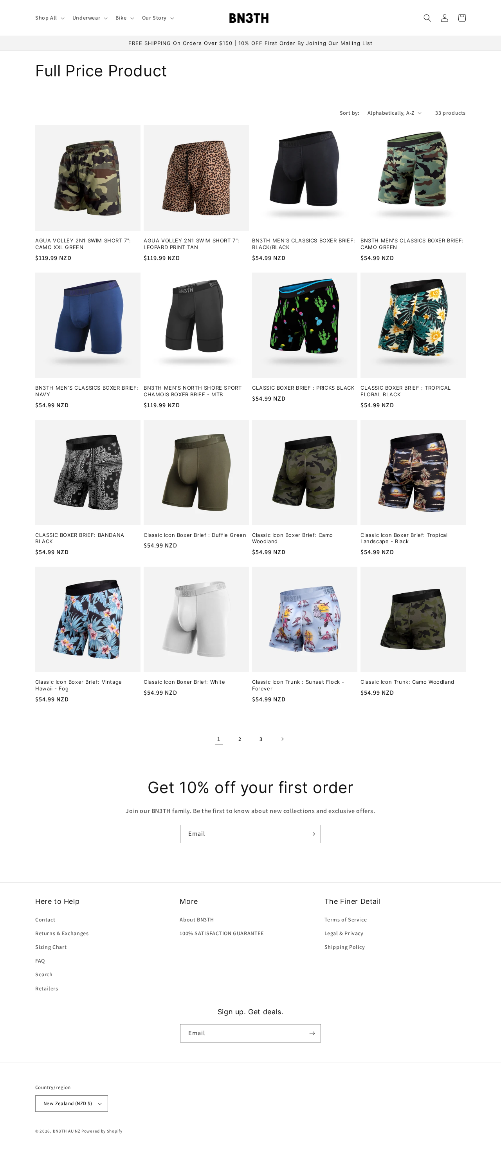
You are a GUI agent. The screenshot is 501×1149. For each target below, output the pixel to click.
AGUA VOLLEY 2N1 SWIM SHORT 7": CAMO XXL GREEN (83, 243)
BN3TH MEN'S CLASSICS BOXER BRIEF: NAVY (87, 391)
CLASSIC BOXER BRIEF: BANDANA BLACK (79, 538)
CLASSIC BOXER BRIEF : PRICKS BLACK (303, 388)
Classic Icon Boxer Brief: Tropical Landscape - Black (403, 538)
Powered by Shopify (102, 1131)
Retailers (46, 988)
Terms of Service (345, 919)
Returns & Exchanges (61, 933)
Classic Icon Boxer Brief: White (184, 682)
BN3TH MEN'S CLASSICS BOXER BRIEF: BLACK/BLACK (303, 243)
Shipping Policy (344, 946)
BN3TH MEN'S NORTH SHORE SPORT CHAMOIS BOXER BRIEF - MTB (192, 391)
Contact (45, 919)
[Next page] (282, 739)
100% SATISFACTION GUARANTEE (221, 933)
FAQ (40, 960)
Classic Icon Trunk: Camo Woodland (407, 682)
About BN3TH (197, 919)
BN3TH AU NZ (67, 1131)
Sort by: (350, 112)
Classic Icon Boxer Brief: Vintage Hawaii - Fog (78, 685)
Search (44, 974)
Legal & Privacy (344, 933)
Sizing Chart (51, 946)
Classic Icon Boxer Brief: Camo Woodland (292, 538)
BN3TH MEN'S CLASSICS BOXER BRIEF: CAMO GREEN (412, 243)
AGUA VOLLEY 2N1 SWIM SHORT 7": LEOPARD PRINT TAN (192, 243)
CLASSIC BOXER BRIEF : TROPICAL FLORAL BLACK (405, 391)
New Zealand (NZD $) (67, 1103)
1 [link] (218, 739)
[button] (49, 17)
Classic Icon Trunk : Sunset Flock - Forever (298, 685)
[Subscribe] (312, 834)
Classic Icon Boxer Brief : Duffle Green (195, 535)
